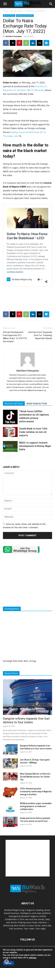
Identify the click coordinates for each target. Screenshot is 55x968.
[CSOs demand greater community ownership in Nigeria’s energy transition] (10, 792)
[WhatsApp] (26, 43)
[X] (13, 43)
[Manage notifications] (6, 961)
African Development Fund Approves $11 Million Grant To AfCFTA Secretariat (15, 337)
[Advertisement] (27, 295)
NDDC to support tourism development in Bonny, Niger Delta (35, 446)
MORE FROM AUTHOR (37, 403)
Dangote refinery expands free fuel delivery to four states (26, 720)
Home (5, 11)
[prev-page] (5, 457)
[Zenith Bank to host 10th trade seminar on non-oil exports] (10, 432)
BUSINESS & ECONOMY (35, 11)
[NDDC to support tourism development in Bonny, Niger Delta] (10, 446)
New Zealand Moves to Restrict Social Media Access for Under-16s (35, 777)
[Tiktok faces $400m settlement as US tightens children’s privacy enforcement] (10, 417)
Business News (17, 11)
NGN (20, 661)
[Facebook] (6, 43)
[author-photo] (28, 366)
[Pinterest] (19, 43)
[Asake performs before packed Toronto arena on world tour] (10, 822)
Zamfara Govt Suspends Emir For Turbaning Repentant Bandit (40, 335)
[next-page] (9, 457)
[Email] (40, 43)
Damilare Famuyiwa (14, 36)
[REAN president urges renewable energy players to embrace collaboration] (10, 807)
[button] (5, 4)
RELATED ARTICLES (14, 403)
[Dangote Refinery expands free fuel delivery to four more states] (10, 749)
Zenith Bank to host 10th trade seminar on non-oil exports (33, 432)
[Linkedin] (33, 43)
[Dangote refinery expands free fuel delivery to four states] (27, 697)
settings (32, 957)
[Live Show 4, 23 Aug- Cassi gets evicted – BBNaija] (10, 763)
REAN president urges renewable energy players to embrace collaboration (35, 806)
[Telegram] (46, 43)
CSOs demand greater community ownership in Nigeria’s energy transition (36, 791)
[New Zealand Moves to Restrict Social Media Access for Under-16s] (10, 776)
